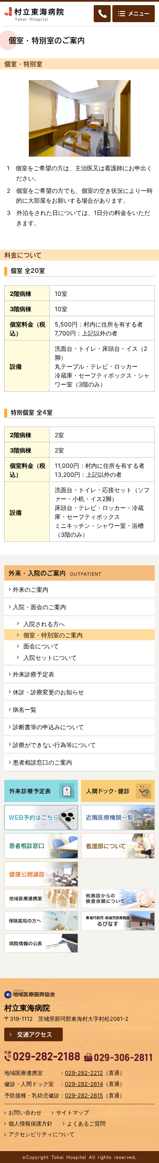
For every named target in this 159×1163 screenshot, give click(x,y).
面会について (41, 646)
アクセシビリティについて (41, 1134)
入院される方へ (44, 623)
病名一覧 (24, 709)
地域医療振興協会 (29, 994)
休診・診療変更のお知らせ (48, 692)
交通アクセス (34, 1034)
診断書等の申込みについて (48, 726)
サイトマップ (72, 1112)
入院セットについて (50, 657)
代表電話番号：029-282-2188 (42, 1056)
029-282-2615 (84, 1095)
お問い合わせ (25, 1112)
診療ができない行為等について (54, 744)
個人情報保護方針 (30, 1123)
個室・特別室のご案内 (53, 635)
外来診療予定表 (33, 674)
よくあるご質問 (86, 1123)
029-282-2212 (84, 1072)
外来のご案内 (30, 589)
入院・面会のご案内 (39, 606)
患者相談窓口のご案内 (42, 762)
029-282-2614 (84, 1083)
